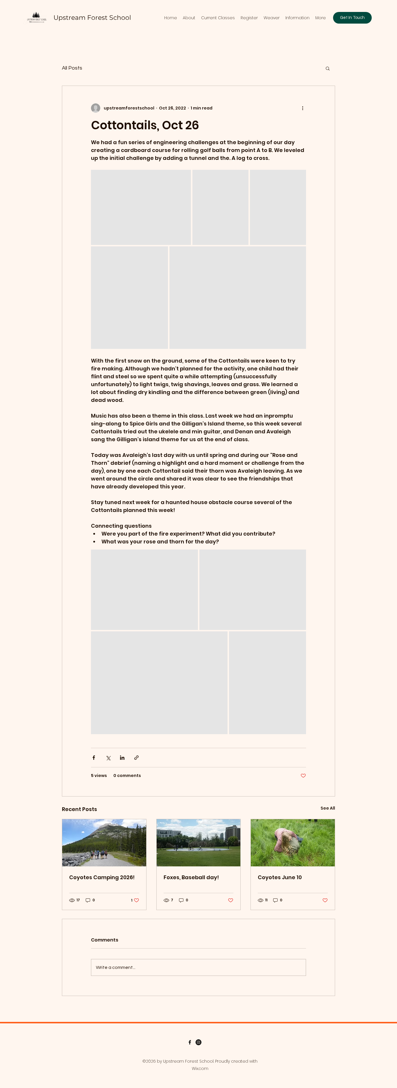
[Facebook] (190, 1042)
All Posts (72, 68)
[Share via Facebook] (93, 757)
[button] (327, 68)
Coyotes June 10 (280, 877)
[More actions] (302, 108)
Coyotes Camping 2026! (102, 877)
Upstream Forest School (92, 18)
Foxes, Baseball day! (191, 877)
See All (328, 808)
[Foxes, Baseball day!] (199, 842)
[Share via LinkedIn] (122, 757)
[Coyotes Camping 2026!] (104, 842)
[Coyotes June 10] (293, 842)
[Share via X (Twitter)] (108, 757)
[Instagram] (198, 1042)
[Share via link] (136, 757)
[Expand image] (141, 207)
